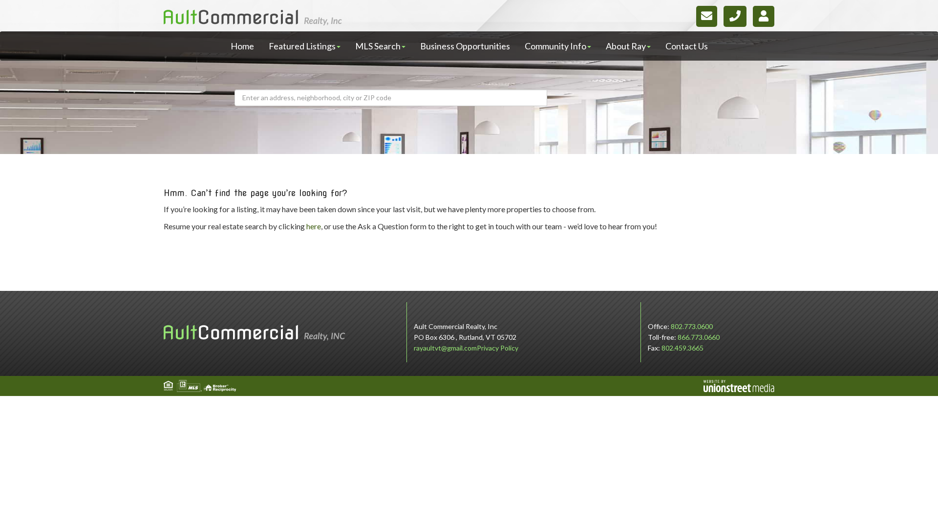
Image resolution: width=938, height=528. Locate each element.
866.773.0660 (699, 337)
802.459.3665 (682, 348)
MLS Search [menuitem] (378, 46)
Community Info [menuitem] (555, 46)
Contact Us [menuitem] (686, 46)
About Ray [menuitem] (626, 46)
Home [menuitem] (242, 46)
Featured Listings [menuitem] (302, 46)
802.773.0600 (692, 326)
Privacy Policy (497, 348)
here (313, 226)
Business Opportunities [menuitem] (465, 46)
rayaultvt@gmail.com (445, 348)
